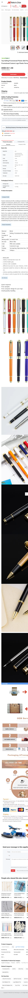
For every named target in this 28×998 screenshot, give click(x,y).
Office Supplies (7, 9)
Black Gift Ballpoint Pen (7, 985)
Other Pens (20, 968)
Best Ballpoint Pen (6, 982)
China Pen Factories (6, 978)
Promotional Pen (6, 968)
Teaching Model (17, 952)
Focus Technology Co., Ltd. (17, 992)
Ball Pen (21, 9)
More (2, 957)
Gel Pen (26, 9)
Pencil (2, 954)
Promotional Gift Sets (5, 952)
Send (13, 870)
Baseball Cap (4, 949)
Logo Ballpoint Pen (17, 982)
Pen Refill (16, 954)
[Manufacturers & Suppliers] (14, 2)
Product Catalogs (20, 946)
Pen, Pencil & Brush (15, 9)
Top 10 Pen (17, 985)
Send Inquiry (13, 74)
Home (2, 9)
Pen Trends (25, 985)
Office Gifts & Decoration (19, 949)
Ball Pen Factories (17, 978)
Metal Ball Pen (5, 972)
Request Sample (23, 77)
